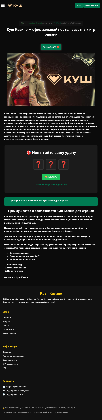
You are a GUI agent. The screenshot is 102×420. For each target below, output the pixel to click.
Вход (78, 5)
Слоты (6, 325)
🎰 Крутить (51, 177)
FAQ (5, 368)
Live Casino (8, 329)
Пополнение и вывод (13, 356)
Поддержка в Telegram (17, 390)
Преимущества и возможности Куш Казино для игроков (39, 200)
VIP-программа (10, 364)
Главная (7, 317)
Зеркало (7, 352)
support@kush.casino (16, 386)
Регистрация (91, 5)
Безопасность (10, 360)
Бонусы (6, 321)
